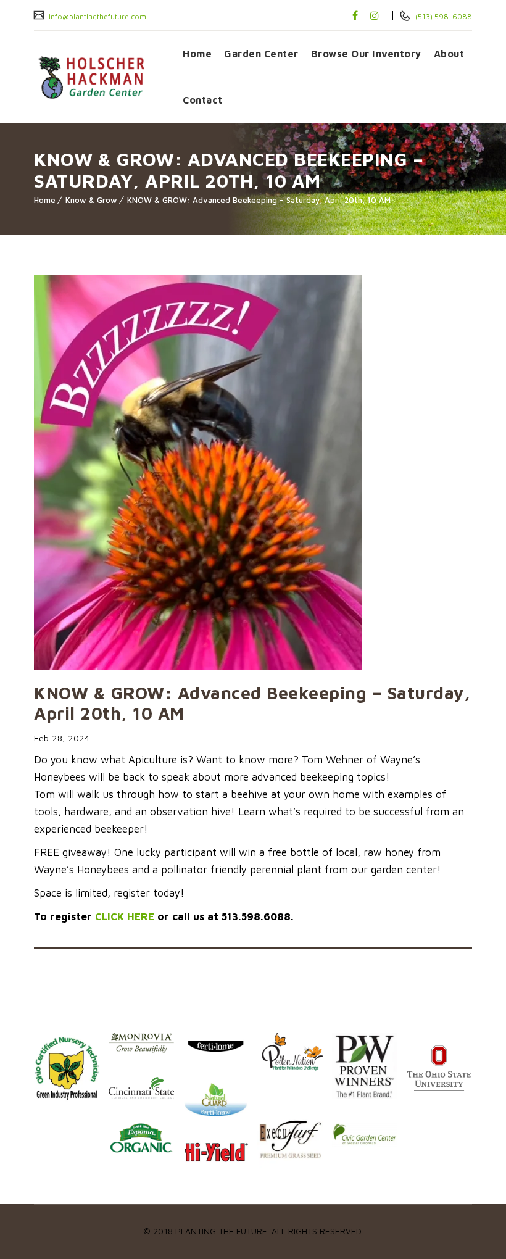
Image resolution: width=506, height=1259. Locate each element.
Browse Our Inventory (366, 53)
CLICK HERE (124, 916)
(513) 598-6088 (442, 16)
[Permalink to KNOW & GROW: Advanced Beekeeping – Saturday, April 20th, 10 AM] (198, 666)
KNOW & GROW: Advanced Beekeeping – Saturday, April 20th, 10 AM (259, 200)
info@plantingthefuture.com (96, 16)
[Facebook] (355, 15)
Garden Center (261, 53)
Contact (203, 100)
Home (197, 53)
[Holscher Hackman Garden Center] (99, 77)
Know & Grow (91, 200)
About (449, 53)
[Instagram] (374, 15)
